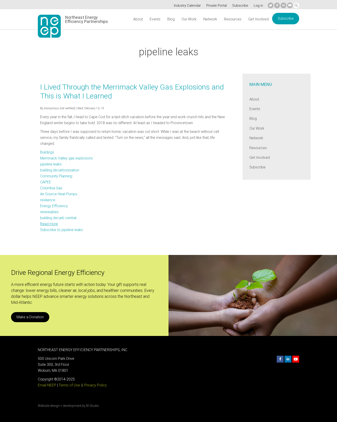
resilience (47, 200)
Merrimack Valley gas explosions (66, 158)
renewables (49, 212)
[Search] (296, 5)
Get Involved (258, 19)
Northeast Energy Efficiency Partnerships (86, 19)
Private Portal (216, 5)
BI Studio (92, 406)
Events (155, 19)
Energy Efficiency (54, 206)
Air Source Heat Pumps (58, 194)
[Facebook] (277, 5)
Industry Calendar (187, 5)
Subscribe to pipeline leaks (61, 230)
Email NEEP (47, 385)
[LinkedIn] (283, 5)
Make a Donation (30, 317)
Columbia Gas (51, 188)
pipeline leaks (51, 164)
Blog (171, 19)
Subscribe (240, 5)
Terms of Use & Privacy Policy (83, 385)
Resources (232, 19)
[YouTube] (290, 5)
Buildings (47, 152)
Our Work (189, 19)
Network (210, 19)
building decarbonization (59, 170)
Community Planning (56, 176)
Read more (49, 224)
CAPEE (45, 182)
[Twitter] (270, 5)
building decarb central (58, 218)
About (138, 19)
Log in (258, 5)
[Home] (49, 26)
